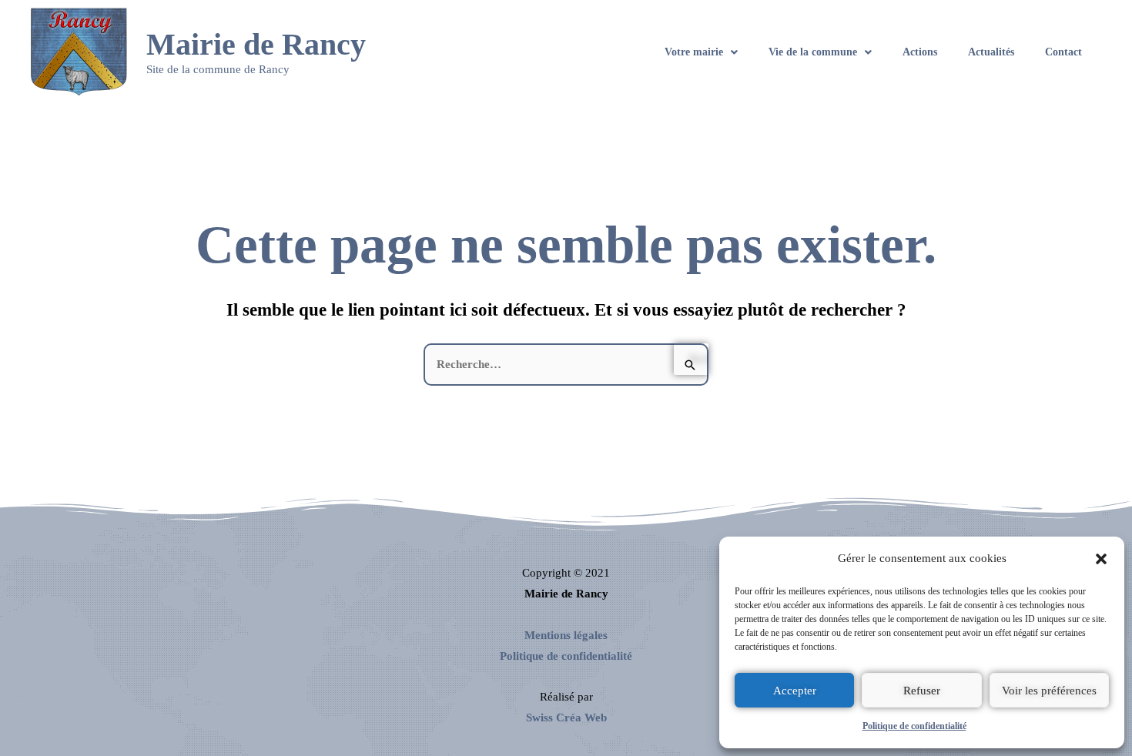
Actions (920, 52)
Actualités (991, 52)
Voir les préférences (1049, 690)
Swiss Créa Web (566, 717)
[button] (1101, 559)
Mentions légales (566, 635)
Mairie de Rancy (256, 44)
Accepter (794, 690)
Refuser (921, 690)
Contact (1063, 52)
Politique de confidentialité (914, 726)
